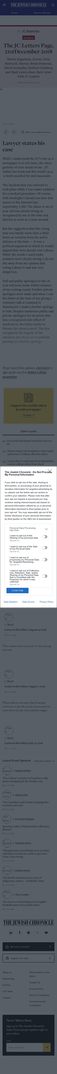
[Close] (51, 472)
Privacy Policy (46, 602)
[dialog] (28, 537)
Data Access (28, 602)
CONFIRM (17, 590)
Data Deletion (10, 602)
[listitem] (28, 529)
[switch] (44, 536)
